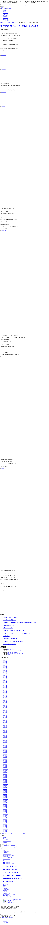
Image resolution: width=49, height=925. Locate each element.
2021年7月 (5, 732)
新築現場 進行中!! (11, 649)
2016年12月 (5, 799)
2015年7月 (5, 820)
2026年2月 (5, 667)
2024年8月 (5, 687)
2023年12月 (5, 697)
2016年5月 (5, 807)
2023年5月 (5, 705)
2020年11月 (5, 742)
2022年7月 (5, 717)
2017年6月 (5, 791)
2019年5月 (5, 762)
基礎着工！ (9, 654)
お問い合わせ (6, 922)
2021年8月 (5, 731)
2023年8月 (5, 701)
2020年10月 (5, 744)
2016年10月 (5, 801)
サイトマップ (15, 896)
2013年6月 (5, 831)
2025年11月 (5, 671)
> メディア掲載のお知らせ (9, 644)
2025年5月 (5, 678)
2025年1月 (5, 682)
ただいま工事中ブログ (7, 896)
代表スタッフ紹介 (7, 893)
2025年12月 (5, 670)
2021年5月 (5, 735)
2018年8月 (5, 774)
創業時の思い (6, 851)
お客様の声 (5, 18)
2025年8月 (5, 675)
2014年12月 (5, 829)
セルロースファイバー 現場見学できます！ (16, 650)
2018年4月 (5, 779)
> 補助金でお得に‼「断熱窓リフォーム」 (13, 617)
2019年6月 (5, 761)
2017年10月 (5, 786)
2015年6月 (5, 821)
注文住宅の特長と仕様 (10, 866)
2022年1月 (5, 725)
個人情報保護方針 (7, 841)
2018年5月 (5, 777)
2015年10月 (5, 816)
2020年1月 (5, 754)
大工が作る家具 (8, 882)
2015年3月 (5, 825)
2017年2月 (5, 796)
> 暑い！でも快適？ (8, 628)
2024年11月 (5, 685)
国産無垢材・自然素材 (10, 869)
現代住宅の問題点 (7, 854)
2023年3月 (5, 707)
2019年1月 (5, 767)
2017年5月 (5, 792)
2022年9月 (5, 715)
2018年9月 (5, 772)
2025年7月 (5, 676)
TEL (4, 919)
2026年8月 (5, 660)
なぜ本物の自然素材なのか (8, 855)
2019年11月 (5, 756)
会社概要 (2, 7)
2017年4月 (5, 794)
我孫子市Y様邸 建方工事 (12, 652)
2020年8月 (5, 746)
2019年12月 (5, 755)
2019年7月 (5, 760)
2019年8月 (5, 759)
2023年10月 (5, 698)
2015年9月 (5, 817)
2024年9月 (5, 686)
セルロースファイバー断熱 (12, 875)
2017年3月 (5, 795)
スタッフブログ (6, 895)
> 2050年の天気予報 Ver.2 (9, 620)
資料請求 (5, 921)
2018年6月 (5, 776)
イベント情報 (6, 20)
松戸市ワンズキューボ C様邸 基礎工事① (19, 26)
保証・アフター (6, 859)
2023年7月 (5, 702)
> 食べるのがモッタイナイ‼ (10, 638)
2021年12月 (5, 726)
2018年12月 (5, 769)
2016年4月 (5, 809)
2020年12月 (5, 741)
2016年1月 (5, 812)
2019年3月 (5, 765)
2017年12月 (5, 784)
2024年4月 (5, 692)
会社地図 (5, 891)
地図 (4, 838)
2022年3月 (5, 722)
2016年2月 (5, 811)
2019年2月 (5, 766)
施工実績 (5, 16)
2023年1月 (5, 710)
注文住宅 (5, 860)
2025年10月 (5, 672)
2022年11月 (5, 712)
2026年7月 (5, 661)
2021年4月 (5, 736)
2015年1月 (5, 827)
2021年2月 (5, 739)
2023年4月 (5, 706)
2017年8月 (5, 789)
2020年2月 (5, 752)
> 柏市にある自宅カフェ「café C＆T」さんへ (15, 630)
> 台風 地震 (6, 636)
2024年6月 (5, 690)
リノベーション (6, 884)
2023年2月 (5, 708)
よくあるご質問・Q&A (8, 857)
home (4, 850)
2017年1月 (5, 797)
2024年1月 (5, 696)
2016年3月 (5, 810)
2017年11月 (5, 785)
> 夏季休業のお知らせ (8, 625)
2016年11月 (5, 800)
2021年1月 (5, 740)
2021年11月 (5, 727)
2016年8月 (5, 804)
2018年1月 (5, 782)
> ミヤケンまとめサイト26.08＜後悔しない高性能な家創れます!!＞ (20, 622)
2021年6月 (5, 734)
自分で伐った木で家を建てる (12, 878)
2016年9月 (5, 802)
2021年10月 (5, 729)
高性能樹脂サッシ (9, 863)
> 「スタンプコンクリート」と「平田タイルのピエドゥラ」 (18, 633)
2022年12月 (5, 711)
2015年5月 (5, 822)
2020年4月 (5, 751)
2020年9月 (5, 745)
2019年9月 (5, 757)
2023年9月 (5, 700)
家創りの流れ (6, 856)
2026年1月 (5, 668)
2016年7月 (5, 805)
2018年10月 (5, 771)
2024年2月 (5, 695)
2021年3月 (5, 737)
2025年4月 (5, 680)
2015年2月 (5, 826)
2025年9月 (5, 673)
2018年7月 (5, 775)
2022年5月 (5, 720)
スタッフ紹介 (6, 19)
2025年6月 (5, 677)
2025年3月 (5, 681)
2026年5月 (5, 663)
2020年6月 (5, 749)
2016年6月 (5, 806)
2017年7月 (5, 790)
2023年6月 (5, 703)
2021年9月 (5, 730)
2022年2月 (5, 724)
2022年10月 (5, 713)
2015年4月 (5, 824)
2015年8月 (5, 819)
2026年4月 (5, 665)
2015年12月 (5, 814)
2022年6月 (5, 718)
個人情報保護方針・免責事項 (9, 894)
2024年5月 (5, 691)
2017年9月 (5, 787)
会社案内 (5, 890)
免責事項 (5, 842)
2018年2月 (5, 781)
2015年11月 (5, 815)
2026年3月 (5, 666)
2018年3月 (5, 780)
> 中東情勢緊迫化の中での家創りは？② (13, 641)
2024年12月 (5, 683)
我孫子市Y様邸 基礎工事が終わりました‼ (16, 653)
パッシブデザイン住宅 (10, 872)
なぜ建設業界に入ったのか (8, 852)
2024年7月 (5, 688)
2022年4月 (5, 721)
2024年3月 (5, 693)
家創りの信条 (6, 11)
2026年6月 (5, 662)
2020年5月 (5, 750)
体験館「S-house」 (7, 885)
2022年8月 (5, 716)
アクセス (6, 7)
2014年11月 (5, 830)
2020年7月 (5, 747)
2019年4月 (5, 764)
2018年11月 (5, 770)
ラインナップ (6, 15)
